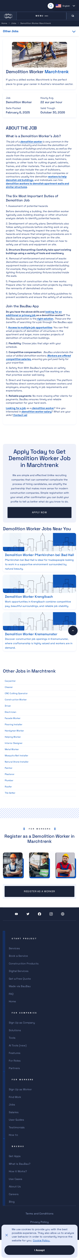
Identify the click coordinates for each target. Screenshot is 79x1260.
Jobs (13, 23)
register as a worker (39, 891)
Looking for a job (16, 408)
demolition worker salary (36, 411)
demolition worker (43, 408)
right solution (45, 318)
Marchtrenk (57, 71)
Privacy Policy (39, 1222)
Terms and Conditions (39, 1213)
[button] (65, 6)
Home (4, 23)
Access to (30, 327)
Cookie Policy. (41, 1240)
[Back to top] (73, 630)
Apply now (39, 512)
